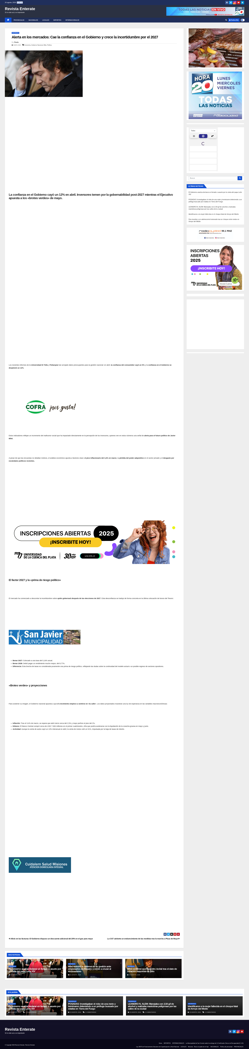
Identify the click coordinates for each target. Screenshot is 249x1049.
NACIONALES (33, 20)
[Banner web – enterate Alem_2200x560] (94, 503)
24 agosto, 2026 (16, 975)
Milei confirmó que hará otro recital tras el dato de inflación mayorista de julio (152, 970)
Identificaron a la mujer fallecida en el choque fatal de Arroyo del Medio (214, 214)
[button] (226, 20)
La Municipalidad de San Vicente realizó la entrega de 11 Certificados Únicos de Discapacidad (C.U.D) (214, 1043)
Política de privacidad (226, 1046)
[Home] (8, 20)
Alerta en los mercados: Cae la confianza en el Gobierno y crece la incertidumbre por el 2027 (85, 37)
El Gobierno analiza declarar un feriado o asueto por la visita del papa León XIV (35, 970)
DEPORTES (57, 20)
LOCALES (45, 20)
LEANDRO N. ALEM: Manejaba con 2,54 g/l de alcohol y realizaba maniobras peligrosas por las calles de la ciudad (152, 1006)
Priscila (16, 42)
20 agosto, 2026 (134, 975)
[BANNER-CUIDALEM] (94, 847)
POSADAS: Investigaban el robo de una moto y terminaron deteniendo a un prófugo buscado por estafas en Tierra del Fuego (93, 1006)
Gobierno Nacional (37, 45)
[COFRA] (94, 389)
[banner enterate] (94, 620)
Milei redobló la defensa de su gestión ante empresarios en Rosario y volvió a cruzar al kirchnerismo (89, 969)
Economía (27, 45)
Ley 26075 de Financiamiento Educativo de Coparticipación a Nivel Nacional (157, 1046)
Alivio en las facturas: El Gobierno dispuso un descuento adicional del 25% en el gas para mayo (51, 939)
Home (160, 1043)
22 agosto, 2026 (75, 975)
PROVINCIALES (19, 20)
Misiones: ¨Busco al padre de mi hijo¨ (198, 1046)
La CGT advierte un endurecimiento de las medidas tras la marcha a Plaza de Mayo (142, 939)
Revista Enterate (20, 9)
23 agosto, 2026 (76, 1012)
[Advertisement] (94, 112)
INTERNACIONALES (72, 20)
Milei (45, 45)
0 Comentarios (31, 1012)
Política (49, 45)
